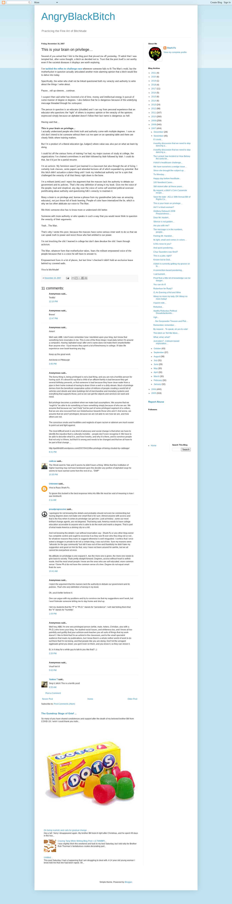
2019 (154, 81)
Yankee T (53, 679)
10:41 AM (53, 571)
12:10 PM (53, 301)
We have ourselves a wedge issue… (170, 166)
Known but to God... (162, 260)
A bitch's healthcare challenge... (167, 162)
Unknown (53, 484)
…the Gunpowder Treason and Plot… (170, 321)
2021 (154, 73)
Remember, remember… (164, 325)
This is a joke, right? (162, 256)
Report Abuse (156, 401)
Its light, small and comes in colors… (170, 240)
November (159, 136)
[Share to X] (79, 278)
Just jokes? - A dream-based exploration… (166, 342)
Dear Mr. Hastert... (161, 217)
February (158, 380)
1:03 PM (53, 614)
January (158, 384)
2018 (154, 85)
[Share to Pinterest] (86, 278)
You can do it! (159, 284)
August (157, 356)
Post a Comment (53, 693)
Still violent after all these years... (168, 186)
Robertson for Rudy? (163, 288)
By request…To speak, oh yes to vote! (170, 329)
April (156, 372)
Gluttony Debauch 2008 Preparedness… (164, 212)
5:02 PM (53, 670)
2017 (154, 88)
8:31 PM (53, 452)
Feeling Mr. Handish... (163, 236)
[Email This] (73, 278)
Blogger (128, 882)
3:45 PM (53, 364)
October (158, 348)
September (159, 352)
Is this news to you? (162, 244)
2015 (154, 96)
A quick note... (159, 303)
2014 (154, 101)
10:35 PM (53, 474)
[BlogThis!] (76, 278)
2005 (154, 393)
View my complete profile (175, 52)
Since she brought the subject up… (169, 170)
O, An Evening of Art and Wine (167, 292)
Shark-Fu (171, 48)
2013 (154, 104)
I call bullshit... (159, 274)
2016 (154, 93)
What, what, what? (161, 337)
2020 (154, 77)
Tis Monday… (159, 174)
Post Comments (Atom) (64, 704)
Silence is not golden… (164, 221)
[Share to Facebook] (82, 278)
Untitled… (48, 857)
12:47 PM (53, 318)
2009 (154, 120)
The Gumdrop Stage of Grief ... (59, 713)
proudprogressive (57, 509)
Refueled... (158, 307)
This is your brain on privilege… (168, 203)
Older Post (132, 699)
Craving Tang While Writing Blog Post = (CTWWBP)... (82, 841)
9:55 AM (52, 687)
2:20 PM (53, 653)
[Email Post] (67, 278)
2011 (154, 112)
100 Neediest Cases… (163, 182)
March (157, 376)
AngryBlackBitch (78, 16)
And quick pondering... (163, 248)
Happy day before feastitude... (167, 178)
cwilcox (52, 461)
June (156, 364)
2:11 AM (52, 500)
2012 (154, 108)
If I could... (158, 139)
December (159, 132)
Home (90, 699)
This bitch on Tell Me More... (166, 333)
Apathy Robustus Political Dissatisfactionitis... (165, 312)
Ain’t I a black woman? (163, 207)
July (156, 360)
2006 (154, 389)
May (156, 368)
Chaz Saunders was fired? (165, 252)
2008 (154, 124)
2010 (154, 116)
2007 (154, 128)
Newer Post (47, 699)
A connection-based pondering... (168, 270)
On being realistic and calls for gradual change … (66, 830)
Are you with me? (161, 225)
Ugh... (156, 317)
